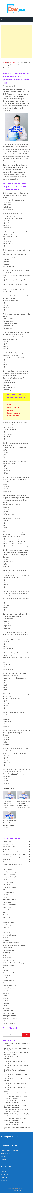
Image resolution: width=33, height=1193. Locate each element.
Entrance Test (12, 62)
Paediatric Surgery (8, 960)
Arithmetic (10, 410)
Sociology (6, 895)
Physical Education (8, 892)
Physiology (6, 932)
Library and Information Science (12, 864)
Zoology (5, 998)
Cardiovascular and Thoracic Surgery (14, 945)
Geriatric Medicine (8, 988)
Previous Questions (9, 1023)
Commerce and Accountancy (12, 852)
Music (4, 889)
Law (4, 867)
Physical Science (13, 407)
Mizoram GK (4, 1159)
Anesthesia (6, 978)
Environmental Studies (9, 887)
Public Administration (9, 905)
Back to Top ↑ (16, 1191)
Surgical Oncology (8, 965)
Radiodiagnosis (7, 975)
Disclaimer (4, 1180)
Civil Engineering (8, 869)
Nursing (5, 862)
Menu (2, 19)
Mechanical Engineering (10, 877)
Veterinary (6, 1003)
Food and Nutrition (8, 1011)
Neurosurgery (7, 958)
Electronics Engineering (10, 874)
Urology (5, 983)
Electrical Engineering (9, 872)
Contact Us (4, 1174)
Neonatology (7, 953)
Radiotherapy (7, 993)
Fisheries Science (8, 882)
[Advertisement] (16, 41)
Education (6, 920)
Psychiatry (6, 970)
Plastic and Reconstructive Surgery (13, 963)
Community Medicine (9, 935)
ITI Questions (7, 849)
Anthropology (7, 1021)
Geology (5, 1000)
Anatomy (5, 990)
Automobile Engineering (10, 1018)
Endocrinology (7, 947)
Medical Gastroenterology (11, 942)
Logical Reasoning (13, 413)
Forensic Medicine (8, 922)
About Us (4, 1171)
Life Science (11, 404)
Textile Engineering (8, 1013)
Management (7, 907)
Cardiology (6, 940)
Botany (5, 995)
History (5, 912)
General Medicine (8, 968)
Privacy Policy (5, 1177)
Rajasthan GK (5, 1156)
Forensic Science (8, 910)
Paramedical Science (9, 847)
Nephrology (6, 955)
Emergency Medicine (9, 985)
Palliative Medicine (8, 980)
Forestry (5, 1006)
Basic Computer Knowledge (9, 1150)
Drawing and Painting (9, 1016)
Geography (6, 859)
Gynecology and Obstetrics (11, 973)
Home (5, 62)
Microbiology (7, 925)
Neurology (6, 937)
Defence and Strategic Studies (12, 900)
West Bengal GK (5, 1153)
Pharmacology (7, 930)
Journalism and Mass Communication (14, 854)
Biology (5, 879)
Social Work (6, 917)
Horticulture (6, 1008)
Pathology (6, 927)
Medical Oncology (8, 950)
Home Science (7, 915)
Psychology (6, 897)
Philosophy (6, 884)
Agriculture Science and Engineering (14, 857)
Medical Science (8, 844)
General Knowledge (13, 416)
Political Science (8, 902)
